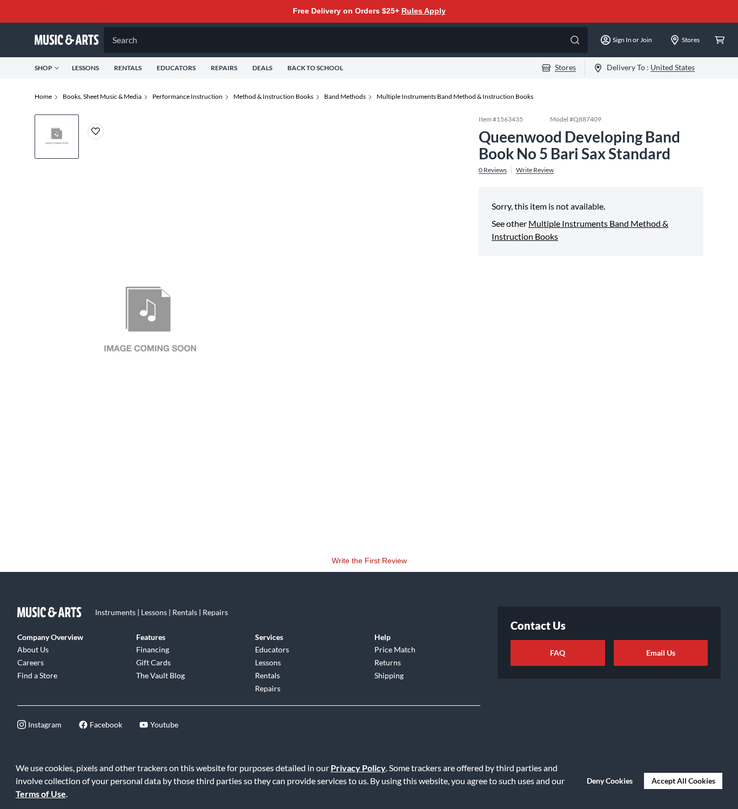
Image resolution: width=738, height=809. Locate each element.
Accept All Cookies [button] (683, 780)
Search (124, 40)
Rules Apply (423, 10)
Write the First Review (369, 560)
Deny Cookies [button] (610, 780)
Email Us (660, 652)
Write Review (535, 169)
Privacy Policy (358, 768)
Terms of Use (41, 793)
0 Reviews (493, 169)
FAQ (557, 652)
